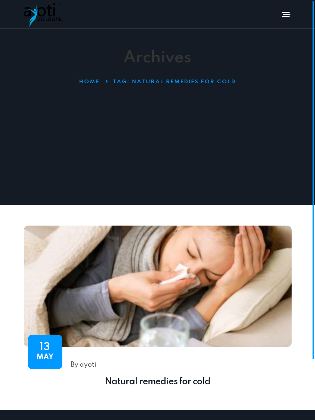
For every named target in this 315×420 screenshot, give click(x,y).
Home (89, 81)
